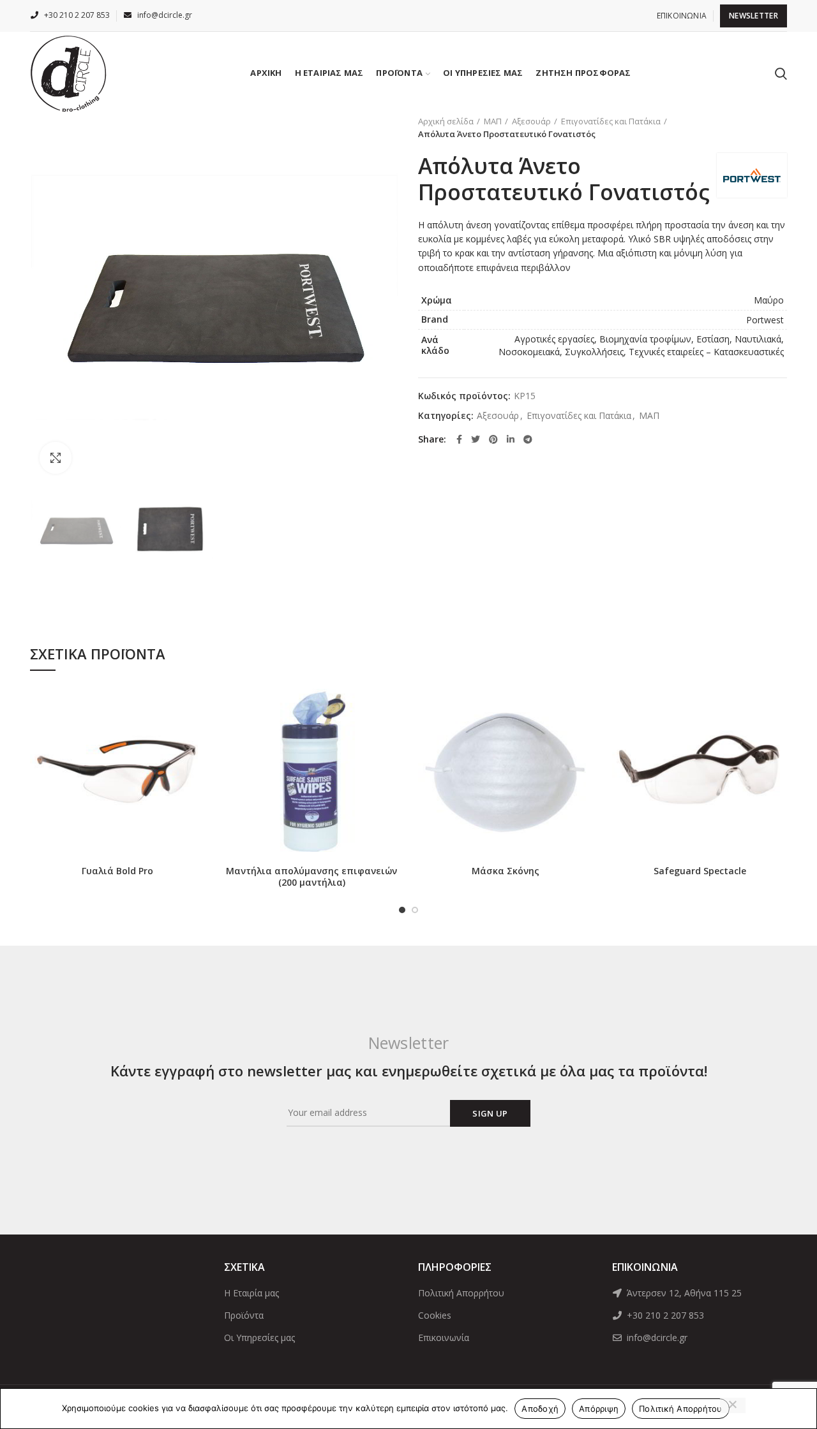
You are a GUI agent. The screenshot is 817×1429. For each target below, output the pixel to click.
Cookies (434, 1315)
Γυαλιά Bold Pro (117, 871)
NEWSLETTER (753, 15)
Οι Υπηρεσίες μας (259, 1337)
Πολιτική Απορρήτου (461, 1293)
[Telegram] (528, 439)
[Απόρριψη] (733, 1405)
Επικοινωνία (443, 1337)
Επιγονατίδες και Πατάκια (611, 121)
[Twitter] (475, 439)
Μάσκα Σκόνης (505, 871)
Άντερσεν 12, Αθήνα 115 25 (683, 1293)
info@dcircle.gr (655, 1337)
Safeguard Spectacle (700, 871)
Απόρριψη (598, 1408)
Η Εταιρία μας (251, 1293)
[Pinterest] (493, 439)
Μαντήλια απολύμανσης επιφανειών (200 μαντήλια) (311, 876)
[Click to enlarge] (55, 458)
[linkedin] (510, 439)
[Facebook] (459, 439)
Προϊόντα (244, 1315)
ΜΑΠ (493, 121)
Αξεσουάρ (531, 121)
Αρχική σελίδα (446, 121)
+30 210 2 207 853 (664, 1315)
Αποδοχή (539, 1408)
